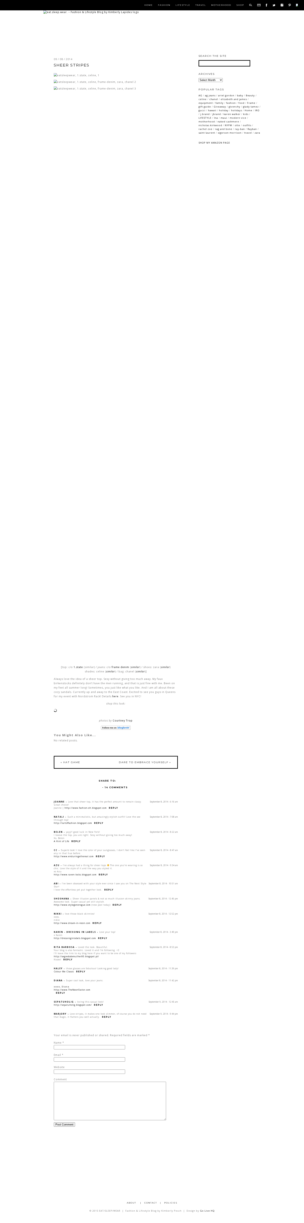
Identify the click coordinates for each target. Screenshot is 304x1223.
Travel (200, 5)
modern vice (238, 117)
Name (58, 1042)
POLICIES (170, 1202)
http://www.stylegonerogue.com (72, 904)
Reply (113, 808)
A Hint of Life (61, 841)
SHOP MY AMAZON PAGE (214, 142)
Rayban (252, 129)
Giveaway (220, 106)
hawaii (212, 110)
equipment (206, 102)
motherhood (207, 121)
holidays (236, 110)
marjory (60, 1013)
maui (224, 117)
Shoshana (61, 898)
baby (240, 95)
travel (248, 132)
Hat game (70, 762)
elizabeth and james (234, 99)
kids (245, 114)
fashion (231, 102)
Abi (56, 883)
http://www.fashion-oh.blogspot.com (86, 807)
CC (55, 850)
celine (203, 99)
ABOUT (132, 1202)
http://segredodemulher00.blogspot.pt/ (76, 956)
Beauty (250, 95)
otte (237, 125)
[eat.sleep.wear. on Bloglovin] (116, 728)
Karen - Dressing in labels (75, 932)
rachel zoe (205, 129)
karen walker (232, 114)
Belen (58, 831)
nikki (58, 913)
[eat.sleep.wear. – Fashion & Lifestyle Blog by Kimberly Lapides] (91, 12)
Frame (251, 102)
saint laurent (207, 132)
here (115, 696)
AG (200, 95)
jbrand (216, 114)
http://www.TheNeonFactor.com (72, 989)
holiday (224, 110)
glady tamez (251, 106)
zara (257, 132)
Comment (60, 1079)
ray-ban (240, 129)
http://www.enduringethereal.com (74, 856)
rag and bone (223, 129)
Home (148, 5)
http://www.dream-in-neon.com (72, 923)
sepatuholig (64, 1001)
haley (58, 968)
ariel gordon (226, 95)
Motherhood (221, 5)
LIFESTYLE (205, 117)
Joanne (59, 801)
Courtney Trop (123, 720)
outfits (247, 125)
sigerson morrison (230, 132)
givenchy (234, 106)
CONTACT (150, 1202)
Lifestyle (183, 5)
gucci (202, 110)
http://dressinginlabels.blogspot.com (75, 938)
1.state (78, 667)
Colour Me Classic (64, 971)
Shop (240, 5)
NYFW (228, 125)
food (241, 102)
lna (216, 117)
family (219, 102)
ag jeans (210, 95)
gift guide (205, 106)
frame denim (120, 667)
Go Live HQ (207, 1210)
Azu (57, 865)
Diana (58, 980)
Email (57, 1055)
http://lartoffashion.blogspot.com (73, 823)
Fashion (164, 5)
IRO (257, 110)
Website (59, 1067)
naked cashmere (228, 121)
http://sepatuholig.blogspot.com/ (73, 1004)
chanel (213, 99)
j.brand (205, 114)
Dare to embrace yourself (145, 762)
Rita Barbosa (64, 947)
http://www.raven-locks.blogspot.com (75, 874)
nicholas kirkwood (210, 125)
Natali (59, 816)
